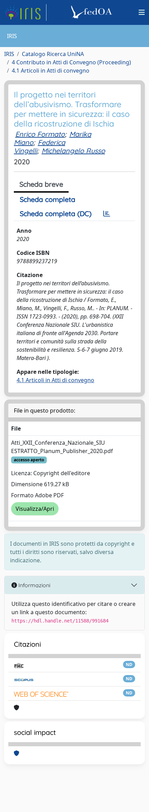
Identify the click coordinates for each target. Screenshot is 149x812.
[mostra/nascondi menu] (142, 12)
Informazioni (33, 585)
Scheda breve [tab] (41, 184)
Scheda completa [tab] (47, 199)
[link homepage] (25, 12)
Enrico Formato (40, 134)
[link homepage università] (92, 12)
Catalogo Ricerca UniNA (53, 54)
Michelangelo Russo (73, 150)
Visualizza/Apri (35, 509)
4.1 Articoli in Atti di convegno (50, 70)
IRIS (9, 54)
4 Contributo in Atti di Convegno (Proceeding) (71, 62)
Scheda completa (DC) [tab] (55, 213)
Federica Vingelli (39, 146)
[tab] (106, 213)
